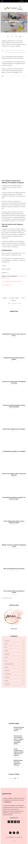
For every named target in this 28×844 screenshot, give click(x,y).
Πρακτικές (7, 670)
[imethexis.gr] (14, 7)
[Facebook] (8, 36)
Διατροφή (7, 654)
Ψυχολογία (7, 683)
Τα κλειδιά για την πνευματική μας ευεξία (11, 281)
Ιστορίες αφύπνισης (9, 664)
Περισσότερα (14, 628)
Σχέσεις (14, 18)
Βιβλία (6, 650)
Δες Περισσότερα (14, 817)
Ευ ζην (6, 657)
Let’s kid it (7, 640)
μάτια (23, 297)
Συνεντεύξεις (8, 674)
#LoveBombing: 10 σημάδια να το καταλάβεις (14, 451)
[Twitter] (12, 36)
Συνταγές (7, 677)
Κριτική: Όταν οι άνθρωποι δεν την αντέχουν (14, 429)
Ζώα (6, 660)
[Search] (25, 1)
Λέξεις (6, 667)
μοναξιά (14, 300)
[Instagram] (14, 833)
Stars (6, 644)
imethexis (11, 837)
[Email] (20, 36)
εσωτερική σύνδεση (14, 297)
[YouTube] (17, 833)
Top (14, 841)
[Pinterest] (16, 36)
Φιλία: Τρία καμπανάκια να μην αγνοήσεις (14, 568)
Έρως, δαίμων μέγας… (7, 285)
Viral (6, 647)
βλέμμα (5, 297)
